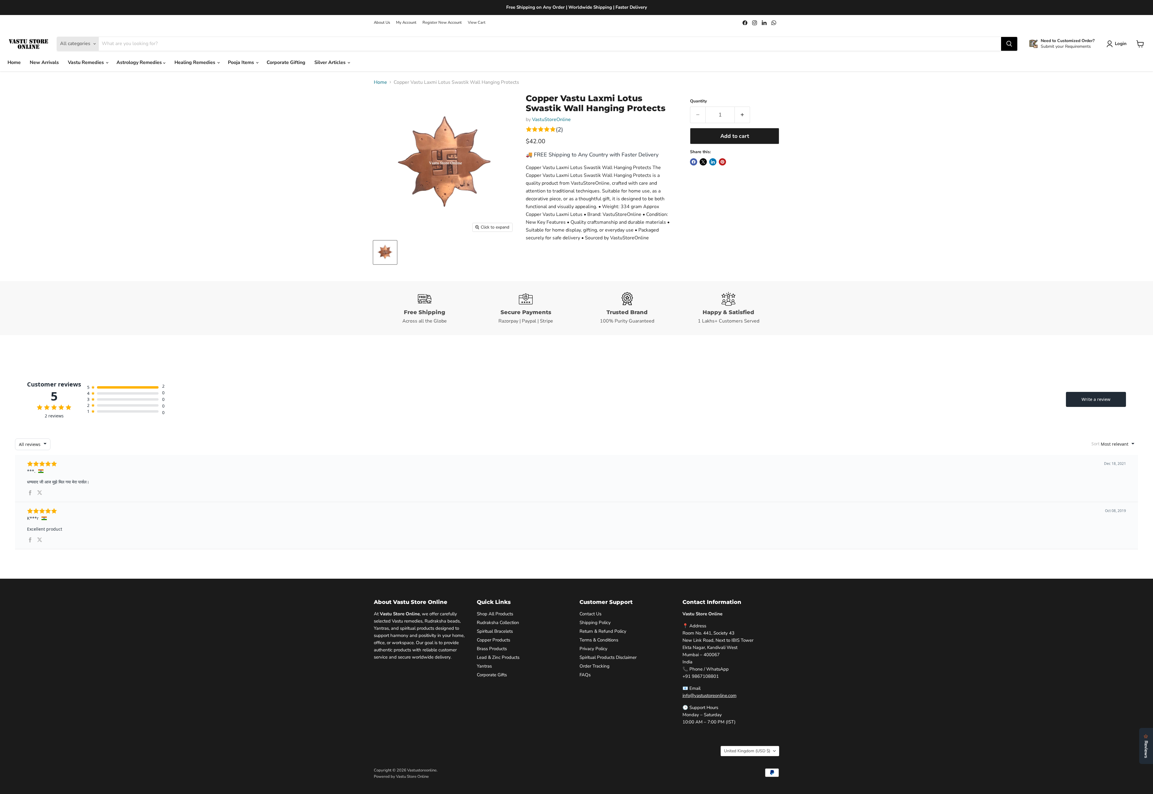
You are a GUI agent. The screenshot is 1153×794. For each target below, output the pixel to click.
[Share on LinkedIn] (712, 161)
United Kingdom (747, 751)
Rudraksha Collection (498, 623)
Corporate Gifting (286, 62)
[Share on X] (703, 161)
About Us (382, 22)
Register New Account (442, 22)
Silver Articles (330, 62)
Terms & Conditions (599, 640)
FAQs (585, 675)
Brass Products (492, 649)
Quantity (698, 101)
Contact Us (590, 614)
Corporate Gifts (492, 675)
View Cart (477, 22)
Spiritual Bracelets (495, 631)
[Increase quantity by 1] (742, 115)
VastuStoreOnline (551, 119)
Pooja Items (241, 62)
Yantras (484, 666)
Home (14, 62)
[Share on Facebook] (693, 161)
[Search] (1009, 44)
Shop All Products (495, 614)
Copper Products (493, 640)
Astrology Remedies (140, 62)
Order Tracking (595, 666)
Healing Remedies (195, 62)
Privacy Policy (593, 649)
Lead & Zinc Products (498, 657)
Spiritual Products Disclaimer (608, 657)
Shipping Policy (595, 623)
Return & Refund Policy (603, 631)
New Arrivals (44, 62)
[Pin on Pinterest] (722, 161)
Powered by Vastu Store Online (401, 776)
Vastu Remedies (86, 62)
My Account (406, 22)
